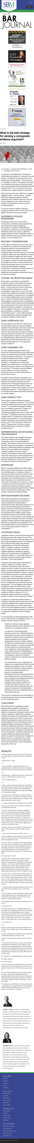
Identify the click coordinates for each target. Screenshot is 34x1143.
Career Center (6, 1115)
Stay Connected (8, 1124)
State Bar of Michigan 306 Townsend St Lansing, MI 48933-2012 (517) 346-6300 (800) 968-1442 (9, 1131)
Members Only (8, 1109)
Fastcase (5, 1113)
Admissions (6, 1098)
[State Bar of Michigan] (9, 6)
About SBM (7, 1076)
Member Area (6, 1111)
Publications (6, 1102)
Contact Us (6, 1083)
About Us (5, 1078)
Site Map (5, 1081)
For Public (5, 1095)
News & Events (7, 1100)
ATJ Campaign (6, 1105)
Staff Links (5, 1088)
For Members (6, 1093)
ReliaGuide (6, 1120)
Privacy (5, 1085)
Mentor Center (7, 1117)
